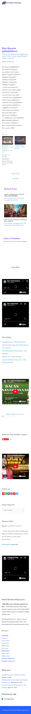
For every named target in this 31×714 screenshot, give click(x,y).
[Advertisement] (15, 22)
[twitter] (17, 493)
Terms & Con (5, 643)
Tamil (3, 54)
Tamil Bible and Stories (15, 526)
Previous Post (15, 174)
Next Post (15, 178)
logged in (13, 241)
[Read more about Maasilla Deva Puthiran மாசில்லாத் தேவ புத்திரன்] (15, 211)
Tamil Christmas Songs (12, 200)
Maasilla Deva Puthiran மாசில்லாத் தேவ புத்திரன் (15, 220)
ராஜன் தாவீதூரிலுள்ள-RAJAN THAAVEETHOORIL (14, 195)
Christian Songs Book (8, 658)
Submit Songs (5, 653)
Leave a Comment (11, 54)
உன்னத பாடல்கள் (6, 58)
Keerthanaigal (16, 223)
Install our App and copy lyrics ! (13, 414)
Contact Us (5, 638)
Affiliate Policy (6, 656)
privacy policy (6, 641)
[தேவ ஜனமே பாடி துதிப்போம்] (8, 159)
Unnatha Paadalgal (22, 56)
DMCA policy (5, 646)
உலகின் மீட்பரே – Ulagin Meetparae (11, 356)
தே (13, 58)
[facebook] (9, 493)
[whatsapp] (6, 493)
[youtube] (3, 493)
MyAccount (5, 648)
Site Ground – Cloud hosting (10, 544)
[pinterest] (14, 493)
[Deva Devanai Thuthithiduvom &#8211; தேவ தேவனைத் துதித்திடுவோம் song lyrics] (7, 140)
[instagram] (11, 493)
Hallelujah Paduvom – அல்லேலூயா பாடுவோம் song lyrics (20, 147)
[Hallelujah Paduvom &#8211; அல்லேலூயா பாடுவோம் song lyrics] (20, 140)
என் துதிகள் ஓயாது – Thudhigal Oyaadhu (13, 342)
